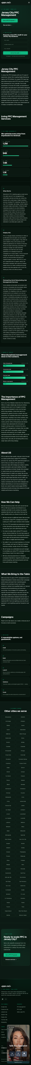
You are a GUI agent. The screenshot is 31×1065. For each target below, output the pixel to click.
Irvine (23, 797)
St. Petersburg (8, 898)
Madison (23, 822)
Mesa (23, 826)
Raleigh (8, 864)
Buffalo (23, 742)
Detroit (8, 772)
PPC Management (21, 1007)
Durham (23, 772)
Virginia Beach (8, 911)
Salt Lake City (8, 877)
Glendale (23, 784)
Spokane (8, 894)
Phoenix (8, 856)
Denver (23, 767)
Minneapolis (8, 835)
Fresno (8, 780)
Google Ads (4, 1007)
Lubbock (8, 822)
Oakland (8, 847)
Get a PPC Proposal (9, 20)
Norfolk (23, 843)
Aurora (22, 725)
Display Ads (4, 1017)
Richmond (8, 869)
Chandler (8, 746)
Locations (3, 1037)
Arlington (23, 721)
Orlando (8, 852)
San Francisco (22, 881)
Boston (8, 742)
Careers (3, 1034)
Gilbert (8, 784)
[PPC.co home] (6, 3)
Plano (8, 860)
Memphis (8, 826)
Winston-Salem (23, 915)
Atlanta (8, 725)
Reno (23, 864)
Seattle (22, 890)
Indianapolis (8, 797)
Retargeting (4, 1022)
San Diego (8, 881)
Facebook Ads (4, 1009)
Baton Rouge (23, 734)
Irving (8, 801)
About (2, 1032)
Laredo (23, 805)
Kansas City (8, 805)
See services (7, 25)
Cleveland (8, 759)
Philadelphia (23, 852)
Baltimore (8, 734)
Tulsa (23, 906)
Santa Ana (22, 885)
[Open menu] (29, 2)
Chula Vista (8, 755)
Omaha (23, 847)
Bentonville (8, 738)
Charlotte (23, 746)
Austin (8, 729)
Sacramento (8, 873)
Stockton (23, 898)
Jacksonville (23, 801)
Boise (22, 738)
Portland (23, 860)
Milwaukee (22, 831)
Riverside (23, 869)
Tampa (8, 902)
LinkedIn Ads (4, 1012)
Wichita (8, 915)
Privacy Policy (4, 1061)
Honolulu (8, 793)
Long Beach (23, 814)
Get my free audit (15, 53)
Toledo (23, 902)
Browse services (11, 959)
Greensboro (8, 788)
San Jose (8, 885)
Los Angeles (8, 818)
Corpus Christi (22, 763)
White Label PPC (21, 1012)
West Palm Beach (23, 911)
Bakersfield (22, 729)
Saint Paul (22, 873)
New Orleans (8, 839)
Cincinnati (23, 755)
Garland (23, 780)
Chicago (23, 750)
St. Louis (23, 894)
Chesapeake (8, 750)
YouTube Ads (4, 1019)
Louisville (23, 818)
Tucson (8, 906)
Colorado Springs (23, 759)
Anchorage (8, 721)
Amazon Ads (4, 1014)
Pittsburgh (22, 856)
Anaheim (23, 717)
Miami (8, 831)
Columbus (8, 763)
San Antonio (23, 877)
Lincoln (8, 814)
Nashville (23, 835)
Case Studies (4, 1029)
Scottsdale (8, 890)
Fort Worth (8, 776)
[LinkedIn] (2, 999)
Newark (8, 843)
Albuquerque (8, 717)
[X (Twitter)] (6, 999)
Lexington (23, 809)
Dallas (8, 767)
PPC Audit (19, 1009)
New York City (22, 839)
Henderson (22, 788)
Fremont (23, 776)
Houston (23, 793)
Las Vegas (8, 809)
